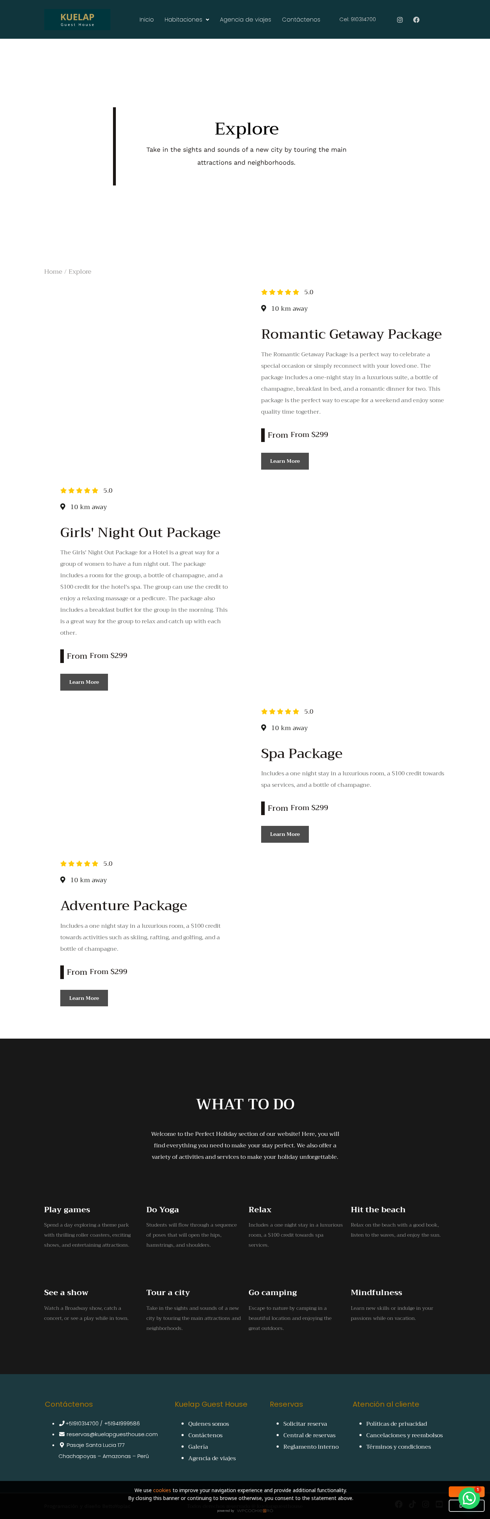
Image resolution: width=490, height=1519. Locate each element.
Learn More (285, 461)
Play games (67, 1210)
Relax (260, 1210)
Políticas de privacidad (396, 1424)
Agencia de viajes (245, 19)
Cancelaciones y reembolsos (404, 1435)
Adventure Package (123, 905)
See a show (66, 1292)
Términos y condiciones (398, 1447)
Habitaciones (183, 19)
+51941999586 (122, 1423)
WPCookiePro (247, 1511)
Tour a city (168, 1292)
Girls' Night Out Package (140, 532)
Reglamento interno (311, 1447)
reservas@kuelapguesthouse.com (111, 1434)
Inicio (147, 19)
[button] (469, 1498)
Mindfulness (376, 1292)
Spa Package (302, 753)
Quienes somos (208, 1424)
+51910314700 (82, 1423)
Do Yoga (162, 1210)
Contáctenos (301, 19)
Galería (198, 1447)
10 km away (289, 308)
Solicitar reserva (305, 1424)
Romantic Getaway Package (351, 334)
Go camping (273, 1292)
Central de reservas (309, 1435)
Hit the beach (378, 1210)
